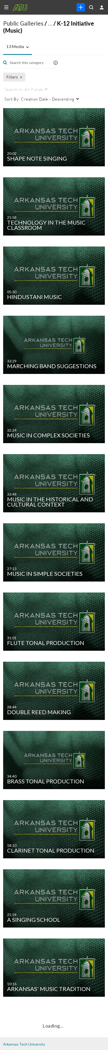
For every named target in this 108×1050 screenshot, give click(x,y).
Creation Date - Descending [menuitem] (39, 99)
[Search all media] (91, 7)
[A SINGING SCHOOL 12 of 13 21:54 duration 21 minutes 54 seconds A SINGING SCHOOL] (55, 898)
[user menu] (102, 7)
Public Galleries (23, 23)
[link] (81, 7)
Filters (12, 76)
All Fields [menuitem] (23, 89)
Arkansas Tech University (24, 1044)
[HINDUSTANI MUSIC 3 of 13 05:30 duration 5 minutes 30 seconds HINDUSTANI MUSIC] (55, 275)
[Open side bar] (6, 7)
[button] (13, 46)
